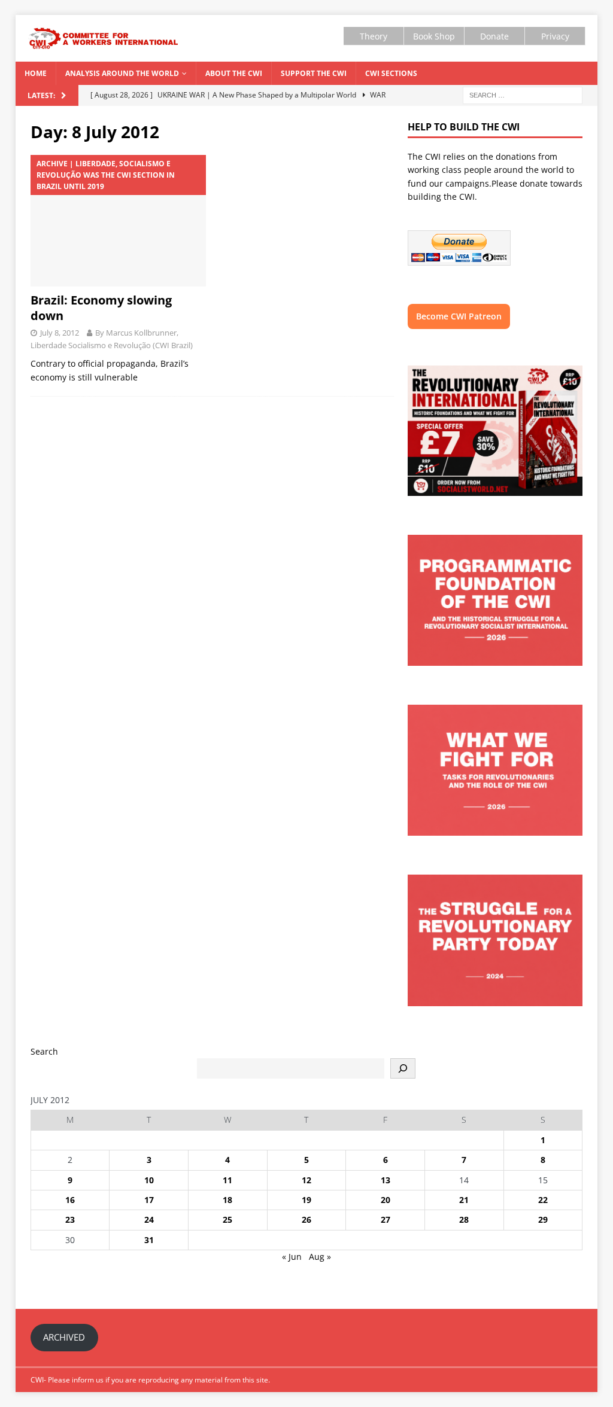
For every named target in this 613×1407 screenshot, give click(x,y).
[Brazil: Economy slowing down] (118, 221)
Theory (373, 36)
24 (149, 1219)
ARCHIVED (64, 1337)
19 (306, 1199)
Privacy (555, 36)
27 (385, 1219)
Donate (494, 36)
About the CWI (233, 73)
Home (36, 73)
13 (385, 1180)
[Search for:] (522, 94)
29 (543, 1219)
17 (149, 1199)
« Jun (292, 1256)
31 (149, 1239)
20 (385, 1199)
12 (306, 1180)
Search (44, 1051)
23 (70, 1219)
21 (464, 1199)
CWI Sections (391, 73)
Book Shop (434, 36)
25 (227, 1219)
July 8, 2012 (59, 332)
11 (227, 1180)
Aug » (320, 1256)
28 (464, 1219)
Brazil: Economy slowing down (101, 308)
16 (70, 1199)
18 (227, 1199)
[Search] (402, 1068)
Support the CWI (314, 73)
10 (149, 1180)
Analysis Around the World (122, 73)
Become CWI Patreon (459, 316)
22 (543, 1199)
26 (306, 1219)
